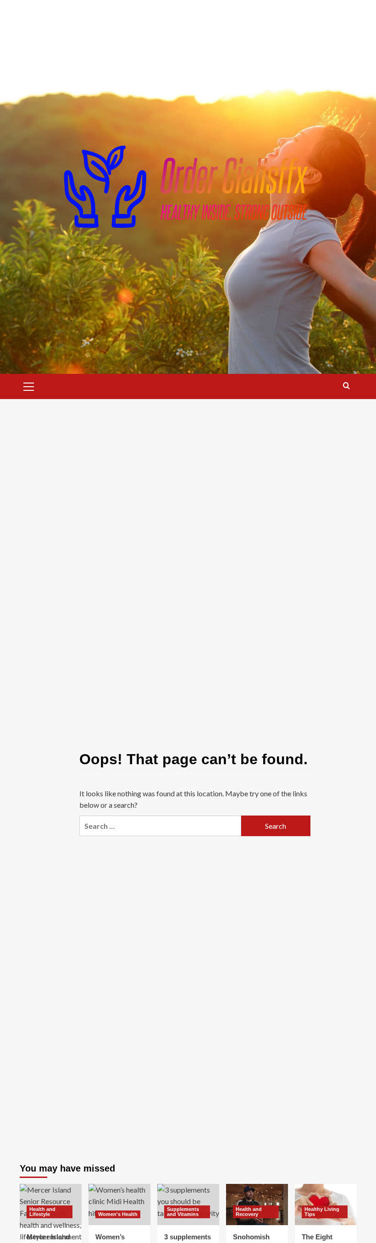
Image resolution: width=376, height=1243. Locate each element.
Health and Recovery (249, 1211)
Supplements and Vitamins (183, 1211)
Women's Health (118, 1214)
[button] (29, 385)
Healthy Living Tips (321, 1211)
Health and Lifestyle (42, 1211)
